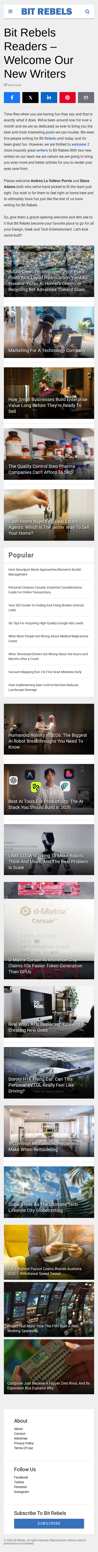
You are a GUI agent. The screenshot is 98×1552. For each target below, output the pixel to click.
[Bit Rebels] (44, 15)
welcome (79, 144)
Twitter (19, 1482)
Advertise (20, 1438)
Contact (20, 1433)
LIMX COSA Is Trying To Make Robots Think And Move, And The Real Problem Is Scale (48, 861)
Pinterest (20, 1487)
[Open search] (89, 9)
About (18, 1429)
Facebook (21, 1477)
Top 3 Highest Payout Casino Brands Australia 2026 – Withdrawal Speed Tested (44, 1271)
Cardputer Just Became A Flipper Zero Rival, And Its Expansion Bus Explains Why (48, 1385)
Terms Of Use (23, 1448)
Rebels (50, 138)
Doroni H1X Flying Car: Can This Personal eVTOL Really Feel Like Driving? (41, 1085)
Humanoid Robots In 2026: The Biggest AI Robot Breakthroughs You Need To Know (47, 741)
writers (42, 150)
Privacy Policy (24, 1443)
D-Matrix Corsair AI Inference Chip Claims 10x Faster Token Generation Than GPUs (45, 965)
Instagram (21, 1492)
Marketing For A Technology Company (46, 350)
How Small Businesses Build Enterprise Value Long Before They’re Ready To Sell (48, 405)
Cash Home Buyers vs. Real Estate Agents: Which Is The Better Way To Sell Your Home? (48, 527)
